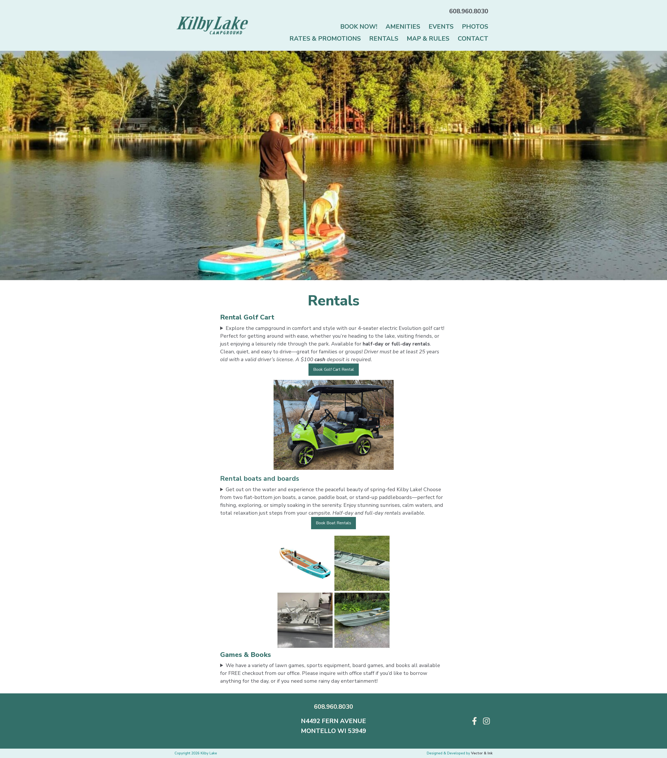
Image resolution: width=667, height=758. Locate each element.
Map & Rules (428, 38)
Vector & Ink (481, 753)
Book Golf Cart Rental (333, 369)
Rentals (383, 38)
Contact (473, 38)
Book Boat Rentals (333, 523)
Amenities (403, 26)
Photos (475, 26)
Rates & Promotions (325, 38)
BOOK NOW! (358, 26)
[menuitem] (358, 26)
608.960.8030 (468, 11)
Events (441, 26)
